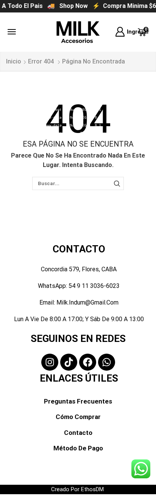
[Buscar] (117, 183)
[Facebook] (87, 362)
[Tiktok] (68, 362)
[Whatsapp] (106, 362)
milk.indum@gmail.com (87, 302)
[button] (12, 32)
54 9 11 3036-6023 (94, 285)
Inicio (13, 61)
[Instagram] (49, 362)
